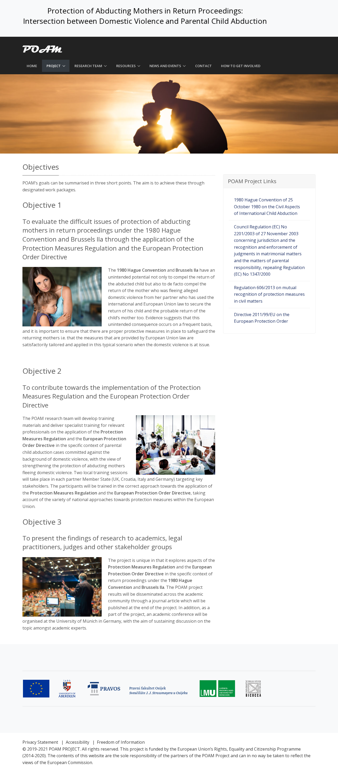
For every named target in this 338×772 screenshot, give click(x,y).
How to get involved (240, 65)
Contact (203, 65)
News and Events (165, 65)
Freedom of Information (121, 742)
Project (53, 65)
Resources (126, 65)
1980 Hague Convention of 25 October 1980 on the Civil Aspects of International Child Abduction (267, 206)
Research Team (88, 65)
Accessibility (77, 742)
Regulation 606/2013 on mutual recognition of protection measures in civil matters (269, 294)
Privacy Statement (40, 742)
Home (32, 65)
